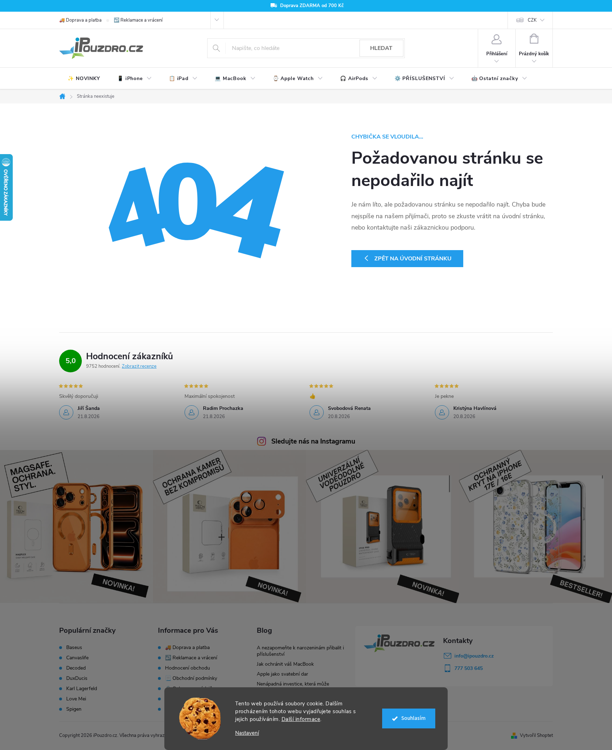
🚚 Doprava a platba (80, 20)
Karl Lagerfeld (81, 689)
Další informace (301, 719)
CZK (532, 20)
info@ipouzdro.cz (474, 656)
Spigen (73, 709)
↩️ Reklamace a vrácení (138, 20)
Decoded (76, 668)
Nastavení (247, 733)
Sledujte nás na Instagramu (313, 441)
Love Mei (76, 699)
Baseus (74, 647)
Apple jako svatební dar (282, 674)
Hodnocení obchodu (187, 668)
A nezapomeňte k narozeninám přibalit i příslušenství (300, 651)
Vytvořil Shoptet (536, 735)
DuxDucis (76, 678)
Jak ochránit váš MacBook (285, 664)
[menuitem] (84, 79)
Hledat (381, 48)
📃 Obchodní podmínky (191, 678)
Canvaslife (77, 658)
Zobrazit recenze (139, 366)
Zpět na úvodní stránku (413, 259)
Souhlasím (413, 718)
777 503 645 (468, 668)
